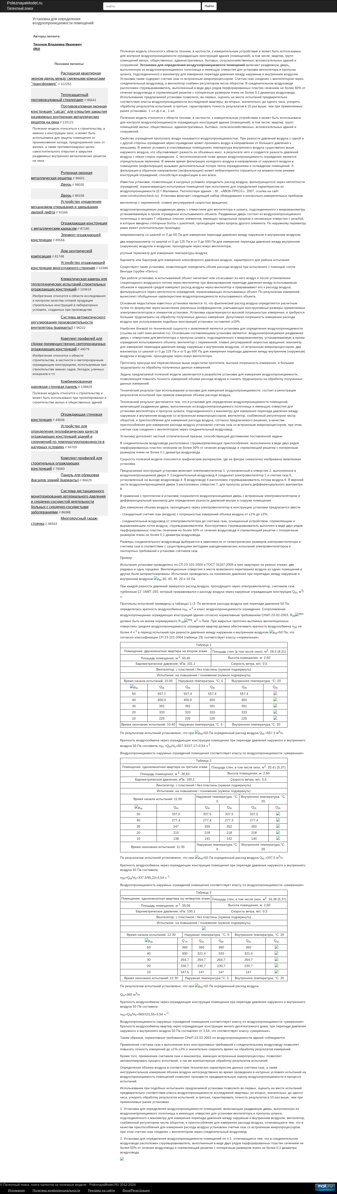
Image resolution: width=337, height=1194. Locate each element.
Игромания (16, 1190)
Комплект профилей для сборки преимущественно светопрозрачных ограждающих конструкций (68, 344)
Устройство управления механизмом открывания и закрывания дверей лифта (66, 207)
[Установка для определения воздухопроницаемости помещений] (122, 1159)
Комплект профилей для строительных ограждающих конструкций (66, 463)
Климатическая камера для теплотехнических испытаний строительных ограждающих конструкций (69, 284)
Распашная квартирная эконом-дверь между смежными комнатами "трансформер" (68, 78)
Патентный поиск (20, 8)
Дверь (66, 184)
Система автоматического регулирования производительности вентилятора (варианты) (68, 322)
